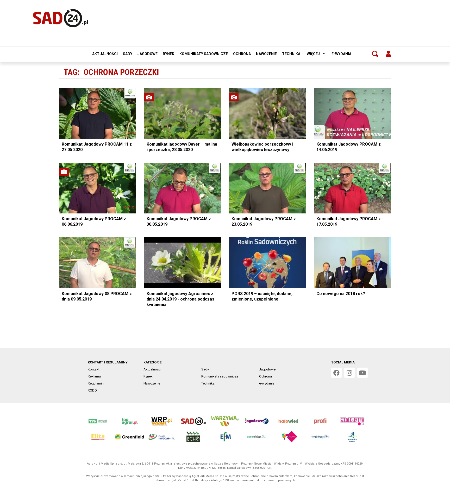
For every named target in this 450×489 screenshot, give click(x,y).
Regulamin (96, 383)
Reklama (94, 376)
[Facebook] (336, 373)
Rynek (168, 54)
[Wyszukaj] (375, 54)
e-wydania (341, 54)
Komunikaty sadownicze (203, 54)
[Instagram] (349, 373)
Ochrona (242, 54)
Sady (127, 54)
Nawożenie (266, 54)
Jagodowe (148, 54)
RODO (92, 390)
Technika (291, 54)
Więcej (313, 54)
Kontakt (93, 369)
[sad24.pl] (60, 18)
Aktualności (105, 54)
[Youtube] (362, 373)
